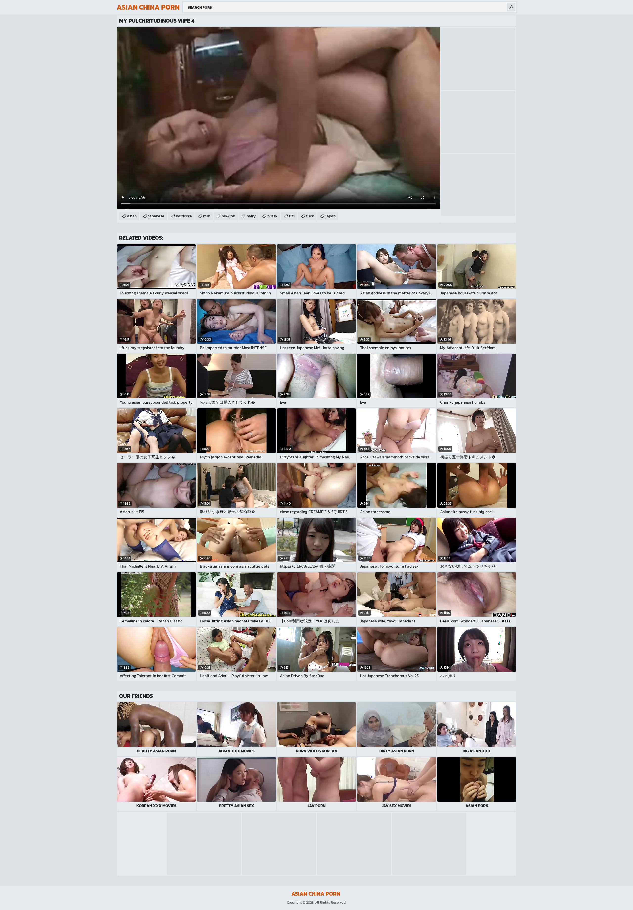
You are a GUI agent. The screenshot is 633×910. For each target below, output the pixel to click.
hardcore (184, 216)
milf (206, 216)
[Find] (511, 7)
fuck (310, 216)
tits (292, 216)
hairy (251, 216)
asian (132, 216)
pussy (272, 216)
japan (330, 216)
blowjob (228, 216)
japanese (156, 216)
